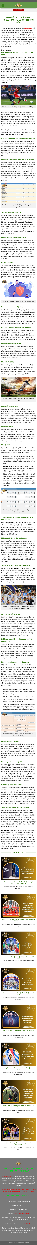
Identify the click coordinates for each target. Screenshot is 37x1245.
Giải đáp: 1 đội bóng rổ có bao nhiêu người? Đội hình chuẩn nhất (18, 1143)
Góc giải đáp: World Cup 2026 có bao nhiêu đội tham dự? (18, 1068)
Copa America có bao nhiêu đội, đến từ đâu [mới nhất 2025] (18, 993)
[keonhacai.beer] (18, 5)
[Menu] (3, 5)
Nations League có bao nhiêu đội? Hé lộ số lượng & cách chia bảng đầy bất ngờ (18, 882)
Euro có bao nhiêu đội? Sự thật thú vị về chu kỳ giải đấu (18, 957)
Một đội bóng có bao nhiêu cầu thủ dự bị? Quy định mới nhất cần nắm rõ (18, 1106)
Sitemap (31, 1191)
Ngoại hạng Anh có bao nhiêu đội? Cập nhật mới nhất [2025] (18, 1031)
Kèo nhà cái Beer (7, 1176)
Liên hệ (25, 1191)
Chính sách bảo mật (18, 1189)
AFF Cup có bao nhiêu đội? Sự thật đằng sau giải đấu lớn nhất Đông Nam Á (18, 920)
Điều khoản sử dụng (14, 1191)
